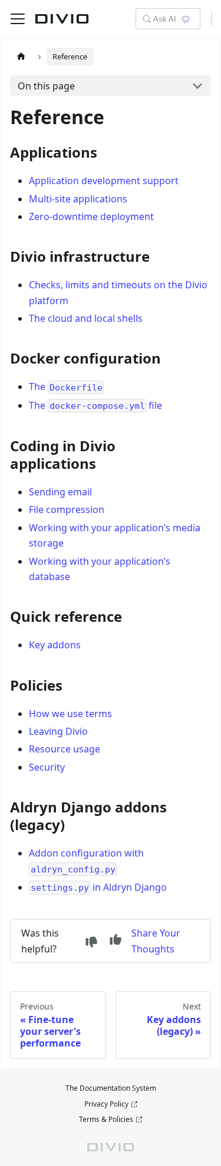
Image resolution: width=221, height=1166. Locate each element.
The (66, 386)
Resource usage (64, 748)
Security (47, 767)
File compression (66, 509)
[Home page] (21, 57)
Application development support (104, 180)
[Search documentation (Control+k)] (146, 19)
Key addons (55, 644)
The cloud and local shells (86, 318)
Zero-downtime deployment (91, 216)
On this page (46, 85)
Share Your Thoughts (155, 941)
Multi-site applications (78, 198)
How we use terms (70, 713)
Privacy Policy (106, 1104)
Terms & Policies (106, 1119)
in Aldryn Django (99, 887)
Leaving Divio (58, 731)
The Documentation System (110, 1088)
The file (95, 405)
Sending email (60, 491)
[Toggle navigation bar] (18, 19)
